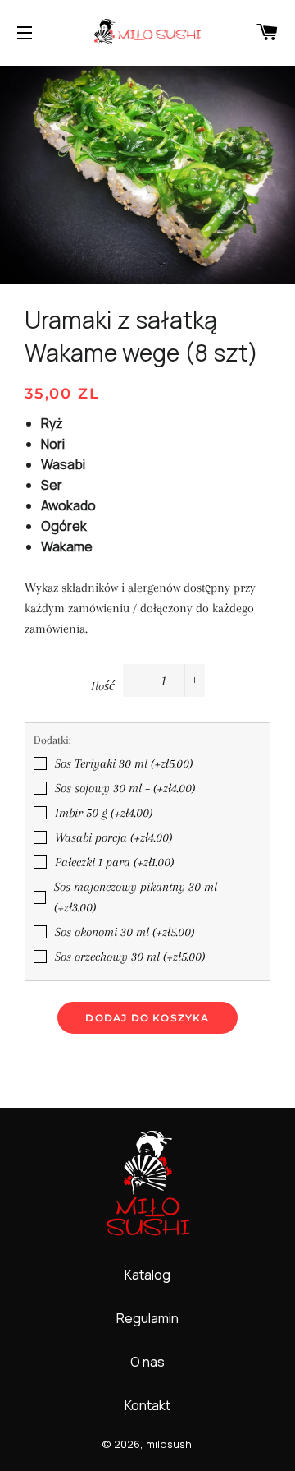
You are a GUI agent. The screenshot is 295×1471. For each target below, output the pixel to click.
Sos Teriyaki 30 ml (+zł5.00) (124, 763)
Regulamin (147, 1318)
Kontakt (147, 1405)
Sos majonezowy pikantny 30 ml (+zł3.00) (135, 897)
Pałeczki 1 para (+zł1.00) (114, 862)
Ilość (103, 686)
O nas (147, 1362)
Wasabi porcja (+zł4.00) (113, 837)
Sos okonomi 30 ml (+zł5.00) (124, 932)
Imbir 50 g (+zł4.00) (103, 812)
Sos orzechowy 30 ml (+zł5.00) (130, 956)
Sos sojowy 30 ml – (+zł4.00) (125, 788)
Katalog (147, 1275)
